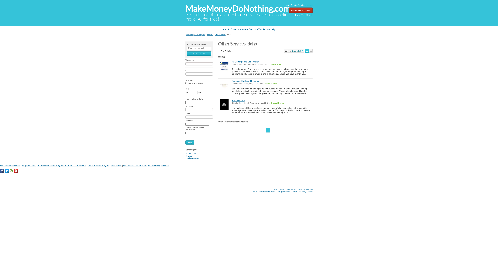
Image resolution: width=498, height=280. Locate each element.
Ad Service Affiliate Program (50, 165)
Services (188, 156)
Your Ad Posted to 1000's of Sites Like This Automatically (249, 29)
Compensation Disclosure (267, 192)
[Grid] (311, 51)
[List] (307, 51)
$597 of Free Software (10, 165)
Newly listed (296, 51)
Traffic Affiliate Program (98, 165)
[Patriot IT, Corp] (224, 104)
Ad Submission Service (75, 165)
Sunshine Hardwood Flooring (245, 80)
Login (287, 5)
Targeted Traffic (29, 165)
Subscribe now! (199, 53)
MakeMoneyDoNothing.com (237, 8)
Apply (190, 142)
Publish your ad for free (300, 10)
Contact (310, 192)
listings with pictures (195, 83)
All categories (190, 153)
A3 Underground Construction (245, 61)
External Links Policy (299, 192)
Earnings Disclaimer (283, 192)
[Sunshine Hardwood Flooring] (224, 85)
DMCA (255, 192)
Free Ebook (116, 165)
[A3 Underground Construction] (224, 66)
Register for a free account (302, 5)
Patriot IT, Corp (238, 100)
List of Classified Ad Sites (135, 165)
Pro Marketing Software (158, 165)
